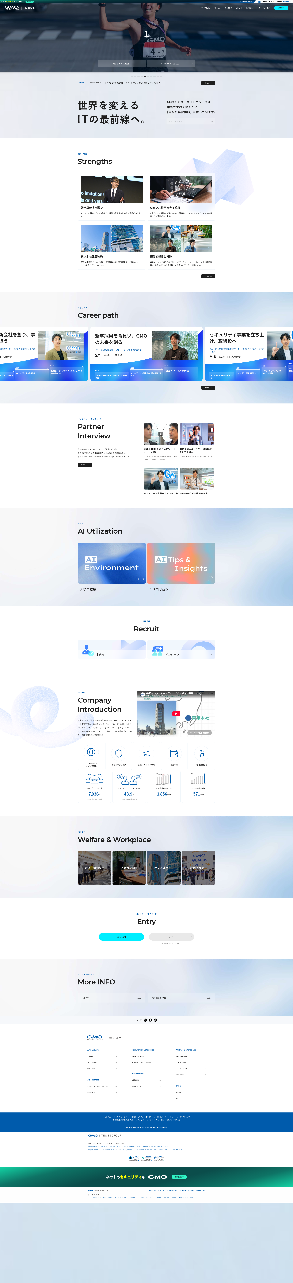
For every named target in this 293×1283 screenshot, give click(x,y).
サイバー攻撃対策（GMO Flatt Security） (145, 1150)
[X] (264, 8)
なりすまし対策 (163, 1150)
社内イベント (181, 1074)
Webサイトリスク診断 (142, 1147)
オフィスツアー (181, 1068)
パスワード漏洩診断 (129, 1147)
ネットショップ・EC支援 (109, 1197)
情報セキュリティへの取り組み (141, 1117)
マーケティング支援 (142, 1197)
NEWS (178, 1092)
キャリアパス (92, 1092)
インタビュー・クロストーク (97, 1086)
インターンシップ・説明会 (141, 1062)
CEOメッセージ (92, 1062)
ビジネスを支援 (122, 1197)
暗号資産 (174, 1197)
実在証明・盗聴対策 (93, 1150)
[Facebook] (268, 8)
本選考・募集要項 (138, 1056)
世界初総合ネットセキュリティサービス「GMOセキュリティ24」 (105, 1147)
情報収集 (159, 1197)
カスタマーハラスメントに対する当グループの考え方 (163, 1120)
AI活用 (239, 8)
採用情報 (250, 8)
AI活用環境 (136, 1080)
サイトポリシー (108, 1117)
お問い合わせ (140, 1120)
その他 (191, 1197)
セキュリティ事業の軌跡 (175, 1150)
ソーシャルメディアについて (181, 1117)
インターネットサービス (94, 1197)
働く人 (217, 8)
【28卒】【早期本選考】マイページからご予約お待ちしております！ (132, 82)
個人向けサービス (183, 1197)
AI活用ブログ (136, 1086)
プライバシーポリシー (122, 1117)
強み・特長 (91, 1068)
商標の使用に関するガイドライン (123, 1120)
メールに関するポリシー (161, 1117)
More (207, 83)
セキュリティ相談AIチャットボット (160, 1147)
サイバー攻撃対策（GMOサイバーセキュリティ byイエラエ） (116, 1150)
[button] (132, 76)
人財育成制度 (181, 1062)
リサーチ (152, 1197)
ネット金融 (166, 1197)
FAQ (177, 1098)
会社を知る (205, 8)
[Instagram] (259, 8)
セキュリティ (131, 1197)
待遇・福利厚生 (181, 1056)
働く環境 (228, 8)
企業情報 (90, 1056)
